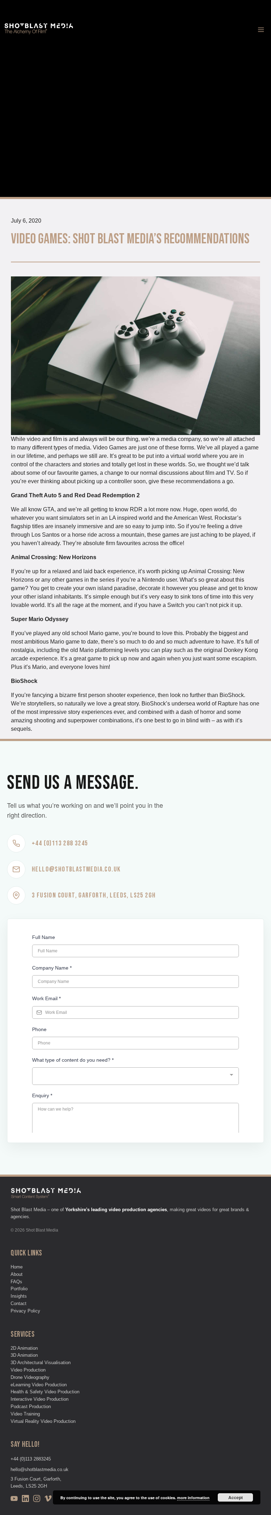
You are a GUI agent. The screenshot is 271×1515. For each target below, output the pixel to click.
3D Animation (24, 1355)
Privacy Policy (25, 1310)
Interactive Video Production (39, 1399)
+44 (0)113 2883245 (31, 1459)
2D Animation (24, 1348)
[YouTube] (14, 1499)
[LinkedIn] (25, 1499)
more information (193, 1497)
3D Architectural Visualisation (41, 1362)
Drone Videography (30, 1377)
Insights (19, 1296)
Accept (235, 1497)
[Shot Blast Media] (39, 30)
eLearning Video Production (39, 1384)
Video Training (25, 1414)
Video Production (28, 1370)
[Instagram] (36, 1499)
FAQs (16, 1281)
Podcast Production (31, 1406)
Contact (18, 1303)
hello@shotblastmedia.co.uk (39, 1469)
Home (17, 1267)
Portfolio (19, 1288)
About (17, 1274)
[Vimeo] (48, 1499)
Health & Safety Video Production (45, 1391)
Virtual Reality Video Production (43, 1421)
